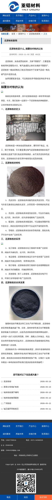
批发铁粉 (7, 381)
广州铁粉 (7, 403)
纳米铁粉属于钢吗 (11, 392)
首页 (13, 34)
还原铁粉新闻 (34, 34)
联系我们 (45, 21)
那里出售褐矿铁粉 (11, 387)
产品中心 (32, 16)
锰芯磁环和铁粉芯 (11, 409)
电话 (8, 497)
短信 (26, 497)
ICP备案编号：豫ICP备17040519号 (30, 469)
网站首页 (6, 16)
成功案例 (6, 21)
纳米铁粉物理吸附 (11, 398)
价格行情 (32, 21)
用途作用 (19, 21)
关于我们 (19, 16)
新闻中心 (45, 16)
